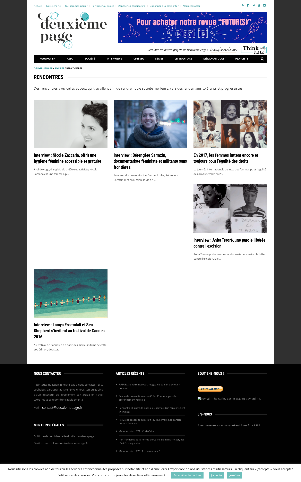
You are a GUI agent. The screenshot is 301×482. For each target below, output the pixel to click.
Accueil (38, 6)
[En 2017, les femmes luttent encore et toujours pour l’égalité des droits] (230, 124)
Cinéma (139, 58)
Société (90, 58)
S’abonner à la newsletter (164, 6)
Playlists (241, 58)
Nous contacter (191, 6)
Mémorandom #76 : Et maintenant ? (139, 451)
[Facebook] (248, 5)
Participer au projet (103, 6)
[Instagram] (264, 5)
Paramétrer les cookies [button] (187, 475)
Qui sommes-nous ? (76, 6)
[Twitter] (253, 5)
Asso (70, 58)
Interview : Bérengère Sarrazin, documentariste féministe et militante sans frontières (150, 161)
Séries (159, 58)
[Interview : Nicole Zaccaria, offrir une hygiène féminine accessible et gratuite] (71, 124)
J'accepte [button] (216, 475)
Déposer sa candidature (131, 6)
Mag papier (47, 58)
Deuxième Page (43, 68)
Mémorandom (213, 58)
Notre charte (53, 6)
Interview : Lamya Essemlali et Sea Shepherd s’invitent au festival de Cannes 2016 (69, 330)
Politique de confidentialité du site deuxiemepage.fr (65, 436)
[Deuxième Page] (72, 30)
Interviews (114, 58)
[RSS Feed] (243, 5)
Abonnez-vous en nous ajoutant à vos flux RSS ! (229, 425)
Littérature (183, 58)
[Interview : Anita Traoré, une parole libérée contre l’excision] (230, 208)
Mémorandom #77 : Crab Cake (136, 431)
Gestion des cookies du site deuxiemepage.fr (61, 443)
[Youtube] (259, 5)
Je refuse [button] (235, 475)
